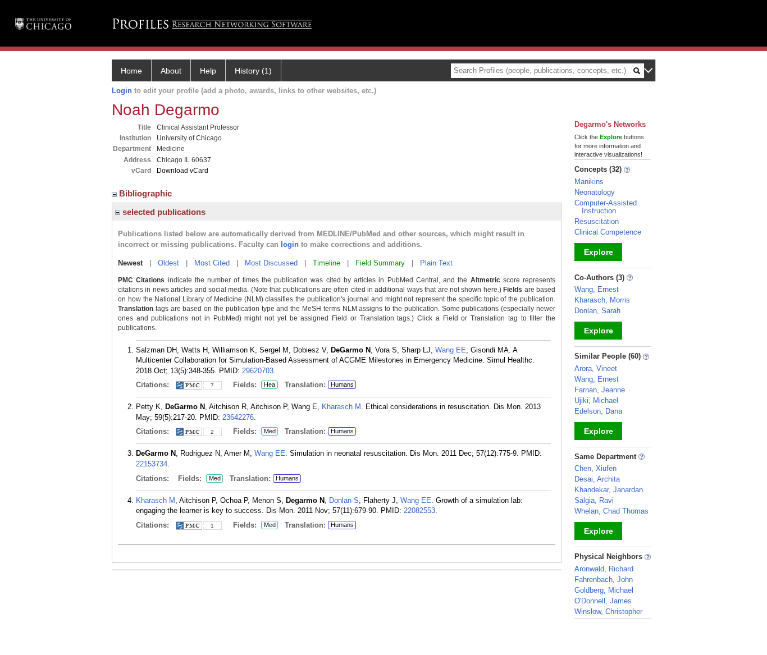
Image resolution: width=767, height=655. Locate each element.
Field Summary (380, 263)
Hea (268, 385)
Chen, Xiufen (595, 468)
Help (208, 70)
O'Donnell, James (603, 601)
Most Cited (212, 263)
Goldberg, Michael (603, 590)
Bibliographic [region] (146, 193)
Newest (130, 263)
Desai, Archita (597, 479)
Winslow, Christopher (608, 611)
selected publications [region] (163, 212)
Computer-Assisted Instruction (605, 207)
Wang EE (450, 350)
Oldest (168, 263)
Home (131, 70)
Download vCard (182, 171)
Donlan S (344, 500)
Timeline (326, 263)
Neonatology (594, 192)
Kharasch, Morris (602, 300)
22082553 (419, 510)
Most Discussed (271, 263)
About (171, 70)
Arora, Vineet (595, 368)
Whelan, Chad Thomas (611, 511)
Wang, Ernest (596, 289)
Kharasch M (341, 406)
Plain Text (436, 263)
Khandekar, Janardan (608, 489)
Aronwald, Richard (603, 569)
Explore (598, 252)
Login (122, 90)
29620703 (257, 371)
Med (268, 432)
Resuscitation (596, 221)
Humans (342, 384)
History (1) (253, 70)
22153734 (151, 464)
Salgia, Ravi (594, 500)
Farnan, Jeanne (599, 390)
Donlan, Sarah (597, 310)
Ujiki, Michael (596, 400)
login (290, 244)
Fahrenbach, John (603, 579)
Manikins (589, 181)
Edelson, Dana (598, 411)
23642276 (238, 417)
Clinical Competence (607, 232)
